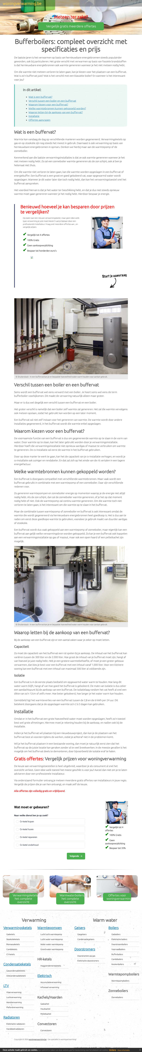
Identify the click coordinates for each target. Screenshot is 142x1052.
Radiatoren (11, 1017)
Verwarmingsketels (17, 928)
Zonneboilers (117, 997)
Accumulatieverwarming (50, 982)
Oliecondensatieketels (16, 976)
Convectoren (46, 1030)
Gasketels (10, 934)
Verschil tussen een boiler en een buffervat (52, 100)
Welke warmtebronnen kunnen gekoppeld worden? (57, 108)
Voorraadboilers (118, 949)
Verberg (112, 1050)
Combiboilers (117, 959)
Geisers (79, 928)
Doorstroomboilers (119, 944)
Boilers (113, 928)
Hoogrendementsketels (50, 966)
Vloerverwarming (13, 992)
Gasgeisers (82, 934)
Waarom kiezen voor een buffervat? (48, 104)
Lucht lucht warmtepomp (51, 934)
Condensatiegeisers (85, 939)
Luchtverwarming (13, 997)
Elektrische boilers (119, 939)
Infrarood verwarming (49, 987)
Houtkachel (45, 1009)
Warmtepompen (49, 928)
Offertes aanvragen (39, 120)
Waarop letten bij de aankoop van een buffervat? (56, 112)
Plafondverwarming (14, 1007)
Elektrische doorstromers (88, 961)
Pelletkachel (45, 1014)
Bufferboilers (117, 954)
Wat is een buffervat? (40, 96)
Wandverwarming (14, 1002)
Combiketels (11, 949)
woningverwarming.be (37, 1039)
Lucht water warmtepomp (51, 939)
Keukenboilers (117, 964)
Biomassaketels (13, 944)
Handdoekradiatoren (15, 1029)
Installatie (34, 116)
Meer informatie (123, 1050)
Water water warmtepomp (51, 944)
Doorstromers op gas (86, 956)
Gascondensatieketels (15, 971)
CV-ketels (10, 954)
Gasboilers (115, 934)
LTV (6, 986)
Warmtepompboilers (120, 981)
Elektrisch (44, 976)
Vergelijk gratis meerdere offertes (71, 26)
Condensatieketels (17, 964)
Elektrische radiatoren (15, 1024)
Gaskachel (44, 1004)
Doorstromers (84, 949)
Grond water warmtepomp (51, 949)
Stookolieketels (13, 939)
